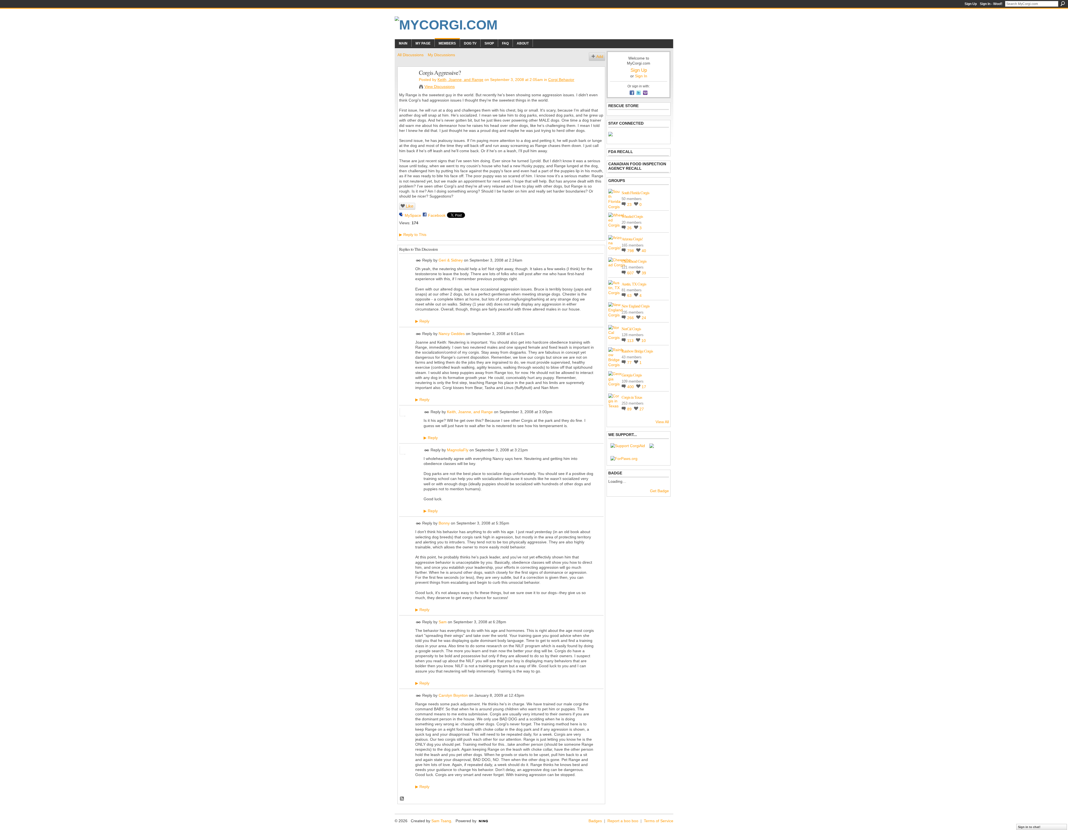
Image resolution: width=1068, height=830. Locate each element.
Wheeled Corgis (632, 216)
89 (630, 409)
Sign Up (971, 4)
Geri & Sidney (451, 260)
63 (630, 295)
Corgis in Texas (632, 397)
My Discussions (441, 55)
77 (630, 362)
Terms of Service (658, 821)
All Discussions (410, 55)
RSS (402, 798)
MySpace (413, 215)
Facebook (437, 215)
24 (644, 318)
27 (641, 409)
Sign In (641, 76)
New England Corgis (635, 306)
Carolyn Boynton (453, 695)
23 (630, 204)
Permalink (418, 260)
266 (631, 318)
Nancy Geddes (452, 333)
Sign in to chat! (1029, 827)
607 (631, 273)
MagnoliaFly (457, 450)
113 (631, 340)
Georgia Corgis (632, 375)
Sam (443, 622)
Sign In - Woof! (991, 4)
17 (644, 387)
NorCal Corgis (631, 328)
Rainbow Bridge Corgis (637, 351)
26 (630, 228)
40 (644, 250)
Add (599, 56)
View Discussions (439, 86)
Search (1062, 3)
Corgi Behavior (561, 79)
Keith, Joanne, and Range (460, 79)
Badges (595, 821)
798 (631, 250)
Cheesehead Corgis (634, 261)
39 (644, 273)
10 (643, 340)
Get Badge (659, 491)
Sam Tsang (441, 821)
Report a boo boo (622, 821)
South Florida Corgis (635, 192)
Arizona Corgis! (632, 239)
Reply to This (412, 234)
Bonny (444, 523)
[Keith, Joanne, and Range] (407, 84)
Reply (422, 321)
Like (409, 206)
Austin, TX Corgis (634, 284)
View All (662, 422)
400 (631, 387)
